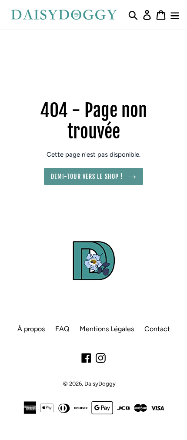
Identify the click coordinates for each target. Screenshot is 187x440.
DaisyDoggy (100, 383)
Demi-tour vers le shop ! (87, 176)
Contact (157, 329)
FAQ (62, 329)
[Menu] (175, 15)
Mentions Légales (107, 329)
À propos (31, 329)
